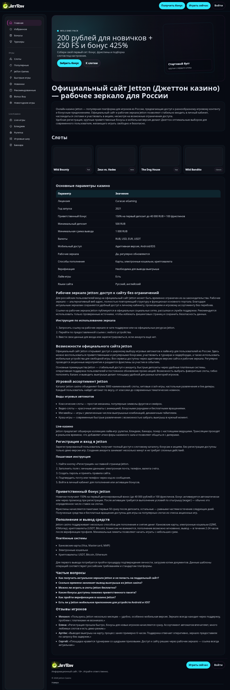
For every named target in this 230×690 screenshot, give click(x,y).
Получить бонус (172, 5)
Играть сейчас (198, 5)
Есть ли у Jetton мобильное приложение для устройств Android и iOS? (104, 602)
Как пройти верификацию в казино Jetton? (87, 597)
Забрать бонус (69, 63)
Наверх (55, 682)
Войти (219, 5)
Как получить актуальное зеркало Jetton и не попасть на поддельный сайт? (109, 578)
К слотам (92, 63)
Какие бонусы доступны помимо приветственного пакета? (97, 592)
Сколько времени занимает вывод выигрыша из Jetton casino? (100, 582)
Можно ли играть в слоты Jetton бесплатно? (87, 587)
